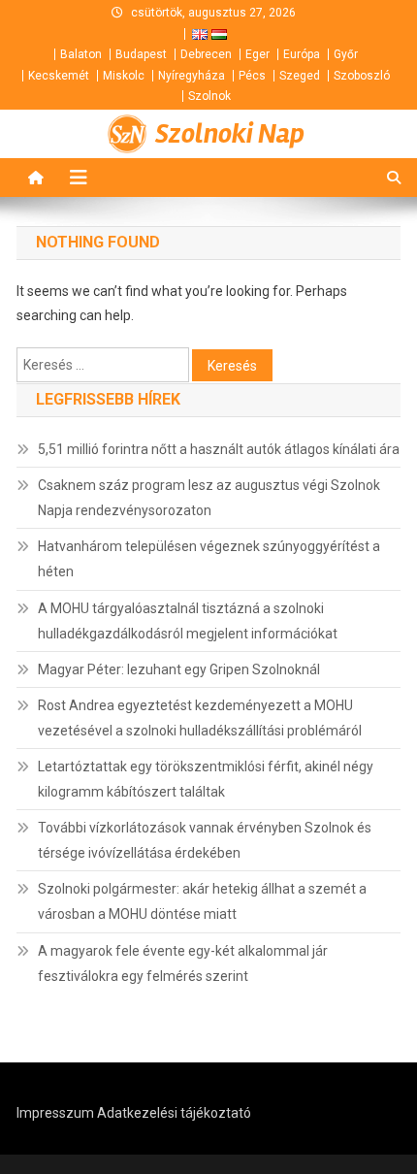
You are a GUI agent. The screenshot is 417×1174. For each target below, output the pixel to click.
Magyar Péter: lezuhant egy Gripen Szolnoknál (179, 669)
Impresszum (55, 1113)
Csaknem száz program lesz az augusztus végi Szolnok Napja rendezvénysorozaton (209, 497)
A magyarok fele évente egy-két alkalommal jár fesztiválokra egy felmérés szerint (183, 963)
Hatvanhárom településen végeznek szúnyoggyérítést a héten (209, 558)
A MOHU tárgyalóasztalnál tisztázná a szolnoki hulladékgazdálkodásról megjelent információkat (187, 621)
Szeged (299, 75)
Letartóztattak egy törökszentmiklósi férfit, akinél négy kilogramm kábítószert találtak (205, 779)
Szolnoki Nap (230, 133)
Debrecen (206, 54)
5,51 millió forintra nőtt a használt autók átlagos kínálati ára (219, 449)
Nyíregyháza (191, 75)
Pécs (252, 75)
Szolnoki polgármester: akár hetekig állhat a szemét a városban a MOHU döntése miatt (202, 901)
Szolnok (209, 96)
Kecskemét (58, 75)
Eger (257, 54)
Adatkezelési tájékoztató (174, 1113)
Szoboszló (362, 75)
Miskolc (123, 75)
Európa (301, 54)
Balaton (81, 54)
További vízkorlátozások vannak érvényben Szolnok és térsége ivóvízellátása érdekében (204, 840)
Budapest (141, 54)
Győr (346, 54)
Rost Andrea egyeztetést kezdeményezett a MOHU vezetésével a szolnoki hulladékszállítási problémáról (200, 718)
